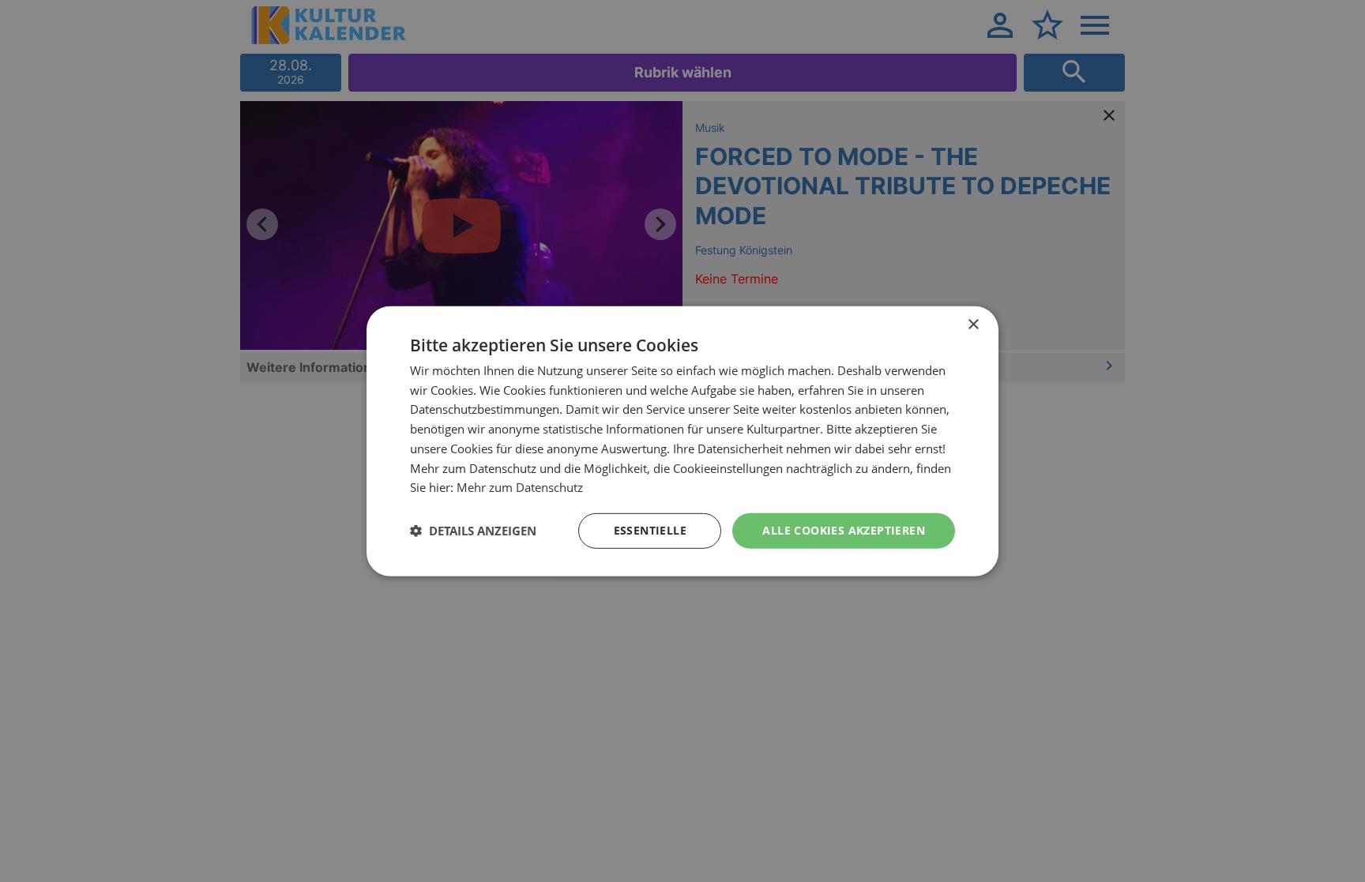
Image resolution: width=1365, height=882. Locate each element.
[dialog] (682, 441)
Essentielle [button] (650, 530)
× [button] (973, 324)
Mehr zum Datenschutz (520, 487)
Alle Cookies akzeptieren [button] (843, 530)
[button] (473, 530)
